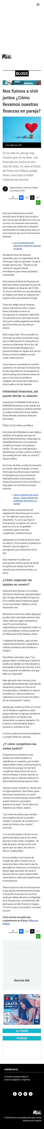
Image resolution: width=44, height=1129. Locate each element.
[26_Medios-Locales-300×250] (22, 1024)
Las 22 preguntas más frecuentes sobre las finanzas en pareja (27, 246)
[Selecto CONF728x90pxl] (22, 84)
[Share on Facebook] (21, 197)
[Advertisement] (22, 25)
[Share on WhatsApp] (38, 202)
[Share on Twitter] (32, 197)
